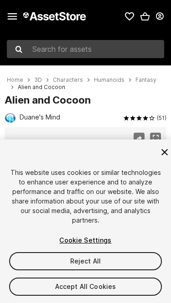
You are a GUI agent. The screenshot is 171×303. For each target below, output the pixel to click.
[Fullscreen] (155, 138)
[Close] (164, 152)
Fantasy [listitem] (145, 80)
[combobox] (85, 49)
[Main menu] (12, 16)
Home (15, 80)
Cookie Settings (85, 240)
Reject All (85, 261)
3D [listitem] (38, 80)
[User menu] (159, 16)
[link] (129, 16)
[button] (145, 16)
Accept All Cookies (85, 286)
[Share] (139, 138)
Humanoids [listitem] (109, 80)
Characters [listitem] (68, 80)
